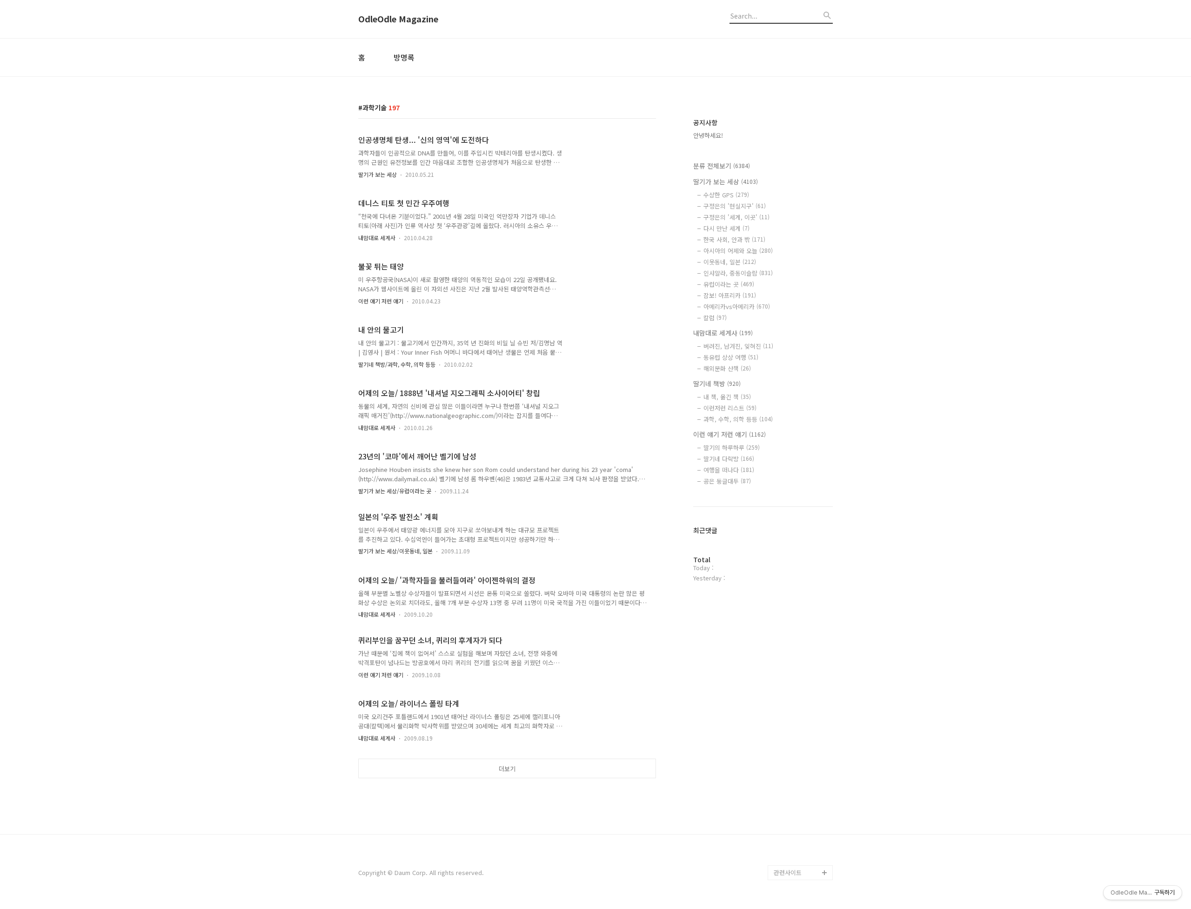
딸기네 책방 (717, 383)
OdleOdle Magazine (398, 19)
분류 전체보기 (721, 165)
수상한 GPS (726, 194)
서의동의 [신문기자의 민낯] (801, 761)
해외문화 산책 (727, 368)
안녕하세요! (708, 135)
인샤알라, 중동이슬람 (738, 273)
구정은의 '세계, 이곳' (736, 217)
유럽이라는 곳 (728, 284)
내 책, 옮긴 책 (727, 396)
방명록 (404, 57)
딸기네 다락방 (728, 458)
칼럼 (715, 317)
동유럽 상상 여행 (730, 357)
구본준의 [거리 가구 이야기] (803, 790)
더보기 (507, 768)
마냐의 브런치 (792, 842)
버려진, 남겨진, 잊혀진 (738, 346)
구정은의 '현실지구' (734, 206)
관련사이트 (788, 872)
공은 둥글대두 (727, 481)
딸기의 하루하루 (731, 447)
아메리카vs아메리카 (736, 306)
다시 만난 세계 (726, 228)
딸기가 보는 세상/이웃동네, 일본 (395, 551)
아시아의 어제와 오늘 (738, 250)
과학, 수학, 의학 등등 (738, 419)
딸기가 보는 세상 (377, 174)
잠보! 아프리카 (729, 295)
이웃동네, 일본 (729, 261)
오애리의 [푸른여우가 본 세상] (801, 820)
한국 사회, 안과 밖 (734, 239)
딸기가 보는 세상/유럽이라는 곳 (394, 491)
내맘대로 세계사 (376, 238)
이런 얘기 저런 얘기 (380, 301)
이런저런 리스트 (729, 408)
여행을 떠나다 (728, 469)
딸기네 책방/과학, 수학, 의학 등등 (396, 364)
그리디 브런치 (792, 857)
